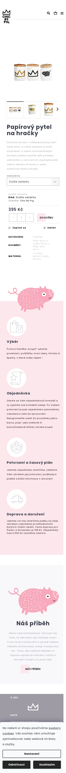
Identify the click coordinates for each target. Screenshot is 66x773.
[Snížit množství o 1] (13, 217)
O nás (14, 697)
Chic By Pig (27, 200)
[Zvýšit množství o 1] (29, 217)
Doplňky (38, 236)
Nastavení (31, 754)
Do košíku (46, 217)
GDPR (13, 715)
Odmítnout (16, 765)
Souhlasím (47, 765)
